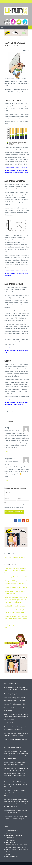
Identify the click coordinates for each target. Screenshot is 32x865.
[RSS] (27, 520)
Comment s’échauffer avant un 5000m (16, 587)
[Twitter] (19, 520)
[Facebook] (15, 520)
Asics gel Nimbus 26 (12, 830)
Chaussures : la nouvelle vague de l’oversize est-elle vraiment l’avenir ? (15, 793)
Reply (6, 451)
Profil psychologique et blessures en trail (15, 739)
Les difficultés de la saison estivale (15, 606)
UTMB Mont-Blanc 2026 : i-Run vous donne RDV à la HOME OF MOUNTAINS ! (15, 571)
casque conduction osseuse (14, 835)
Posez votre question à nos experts (15, 557)
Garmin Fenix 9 (10, 842)
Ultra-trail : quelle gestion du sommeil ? (16, 577)
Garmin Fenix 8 (10, 840)
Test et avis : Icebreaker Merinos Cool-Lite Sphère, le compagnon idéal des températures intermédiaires (16, 600)
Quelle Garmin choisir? (12, 856)
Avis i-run (8, 833)
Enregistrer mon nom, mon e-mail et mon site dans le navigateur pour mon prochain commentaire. (16, 506)
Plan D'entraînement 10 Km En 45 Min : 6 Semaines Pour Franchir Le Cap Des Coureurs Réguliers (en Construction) (16, 771)
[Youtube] (23, 520)
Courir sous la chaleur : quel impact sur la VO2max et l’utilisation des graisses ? (16, 619)
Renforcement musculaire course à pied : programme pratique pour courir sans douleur (16, 754)
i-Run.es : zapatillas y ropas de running (17, 849)
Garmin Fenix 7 (10, 837)
